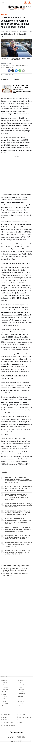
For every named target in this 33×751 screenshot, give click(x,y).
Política (5, 682)
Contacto (5, 717)
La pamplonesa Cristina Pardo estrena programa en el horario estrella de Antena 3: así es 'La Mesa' (18, 552)
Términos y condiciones (20, 566)
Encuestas (5, 703)
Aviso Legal (22, 714)
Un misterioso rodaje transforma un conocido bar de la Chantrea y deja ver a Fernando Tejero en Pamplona (18, 512)
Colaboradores (6, 699)
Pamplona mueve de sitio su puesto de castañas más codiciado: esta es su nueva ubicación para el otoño (17, 537)
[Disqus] (16, 602)
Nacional (20, 696)
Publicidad (6, 720)
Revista (20, 699)
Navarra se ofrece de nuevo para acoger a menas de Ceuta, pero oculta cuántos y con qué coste (18, 544)
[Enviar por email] (23, 70)
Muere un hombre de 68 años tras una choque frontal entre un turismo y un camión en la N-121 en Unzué (18, 529)
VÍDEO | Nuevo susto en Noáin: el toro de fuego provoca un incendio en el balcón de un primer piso (18, 505)
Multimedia (21, 701)
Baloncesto (21, 685)
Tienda (20, 722)
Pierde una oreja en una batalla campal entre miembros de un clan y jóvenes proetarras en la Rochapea (18, 488)
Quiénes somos (7, 714)
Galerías (21, 703)
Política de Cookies (8, 722)
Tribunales (5, 687)
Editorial (5, 696)
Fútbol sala (21, 691)
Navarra (4, 680)
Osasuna (4, 706)
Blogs (4, 701)
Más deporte (22, 693)
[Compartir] (9, 70)
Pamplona (5, 692)
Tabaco (11, 75)
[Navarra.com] (16, 6)
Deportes (20, 680)
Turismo (21, 720)
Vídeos (20, 706)
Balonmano (21, 689)
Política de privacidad (9, 725)
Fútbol (20, 682)
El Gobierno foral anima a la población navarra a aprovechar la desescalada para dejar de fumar (22, 89)
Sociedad (5, 689)
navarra (6, 75)
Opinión (4, 694)
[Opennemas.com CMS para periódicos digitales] (16, 738)
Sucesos (5, 685)
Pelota (20, 687)
